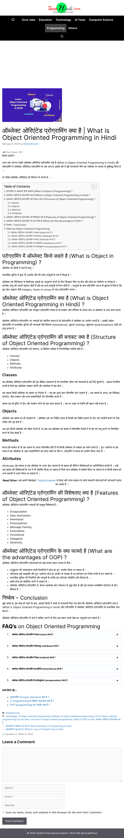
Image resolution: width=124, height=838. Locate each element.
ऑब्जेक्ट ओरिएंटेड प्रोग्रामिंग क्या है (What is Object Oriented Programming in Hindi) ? (48, 195)
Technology (63, 19)
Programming (56, 28)
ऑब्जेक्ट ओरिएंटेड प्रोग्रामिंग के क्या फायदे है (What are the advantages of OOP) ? (45, 220)
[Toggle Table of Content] (92, 186)
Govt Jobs (28, 19)
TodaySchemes (46, 480)
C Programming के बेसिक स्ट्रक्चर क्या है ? (32, 700)
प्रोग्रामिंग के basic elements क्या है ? (29, 697)
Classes (15, 203)
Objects (16, 206)
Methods (16, 210)
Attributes (17, 213)
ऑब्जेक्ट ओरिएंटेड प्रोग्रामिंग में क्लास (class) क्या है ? (32, 232)
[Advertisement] (62, 63)
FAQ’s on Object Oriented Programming (28, 228)
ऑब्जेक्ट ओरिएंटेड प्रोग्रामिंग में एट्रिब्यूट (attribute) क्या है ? (35, 236)
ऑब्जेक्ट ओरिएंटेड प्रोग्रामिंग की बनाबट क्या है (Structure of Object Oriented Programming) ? (51, 199)
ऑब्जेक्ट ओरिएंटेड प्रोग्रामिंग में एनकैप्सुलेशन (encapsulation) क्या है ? (39, 246)
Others (72, 28)
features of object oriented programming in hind (76, 716)
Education (45, 19)
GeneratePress (89, 833)
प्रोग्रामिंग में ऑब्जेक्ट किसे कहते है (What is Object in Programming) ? (39, 191)
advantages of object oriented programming (28, 716)
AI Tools (80, 19)
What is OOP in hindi (84, 719)
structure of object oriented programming (52, 719)
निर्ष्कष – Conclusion (16, 224)
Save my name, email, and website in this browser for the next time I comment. (54, 812)
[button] (62, 36)
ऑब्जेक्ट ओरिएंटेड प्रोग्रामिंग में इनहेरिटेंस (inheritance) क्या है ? (36, 243)
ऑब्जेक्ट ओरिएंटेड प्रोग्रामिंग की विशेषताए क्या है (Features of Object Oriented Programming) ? (51, 217)
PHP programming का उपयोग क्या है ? (30, 704)
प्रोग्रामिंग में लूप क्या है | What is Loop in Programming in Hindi (34, 729)
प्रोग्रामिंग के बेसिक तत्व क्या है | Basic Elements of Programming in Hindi (38, 726)
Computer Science (101, 19)
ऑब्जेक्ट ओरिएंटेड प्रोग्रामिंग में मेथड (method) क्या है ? (33, 239)
